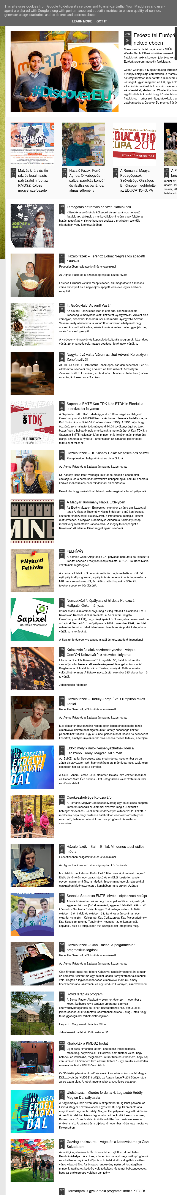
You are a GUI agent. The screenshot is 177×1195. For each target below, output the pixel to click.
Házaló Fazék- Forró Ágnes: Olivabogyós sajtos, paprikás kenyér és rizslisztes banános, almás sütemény (86, 180)
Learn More (82, 21)
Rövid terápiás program (85, 994)
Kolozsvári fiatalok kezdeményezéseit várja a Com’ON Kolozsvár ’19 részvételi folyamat (101, 652)
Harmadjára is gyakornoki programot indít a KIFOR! (106, 1190)
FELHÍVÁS (75, 551)
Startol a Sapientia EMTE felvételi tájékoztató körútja (107, 895)
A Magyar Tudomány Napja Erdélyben (96, 502)
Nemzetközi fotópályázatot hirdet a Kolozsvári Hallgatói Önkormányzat (101, 603)
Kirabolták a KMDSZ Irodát (87, 1043)
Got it (101, 21)
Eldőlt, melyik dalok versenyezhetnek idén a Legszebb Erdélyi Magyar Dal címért (100, 750)
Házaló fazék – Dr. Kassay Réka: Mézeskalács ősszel (108, 452)
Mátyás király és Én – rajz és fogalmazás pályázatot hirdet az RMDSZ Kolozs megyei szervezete (34, 180)
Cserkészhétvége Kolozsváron (90, 797)
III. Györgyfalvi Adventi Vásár (89, 305)
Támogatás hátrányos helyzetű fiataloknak (99, 206)
